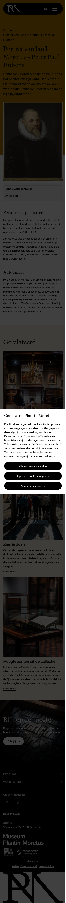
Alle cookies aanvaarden (31, 468)
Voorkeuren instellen (31, 488)
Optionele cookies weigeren (31, 478)
